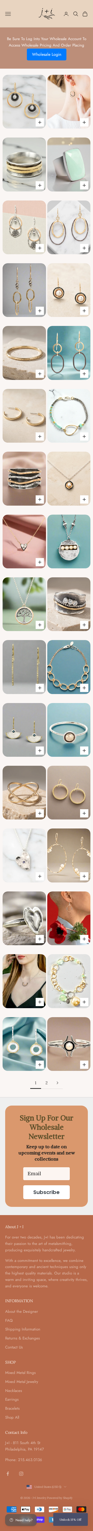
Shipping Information (22, 1329)
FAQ (9, 1320)
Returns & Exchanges (22, 1338)
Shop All (12, 1417)
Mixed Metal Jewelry (21, 1381)
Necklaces (13, 1390)
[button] (70, 1519)
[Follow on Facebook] (7, 1473)
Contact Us (14, 1347)
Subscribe (46, 1192)
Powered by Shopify (60, 1498)
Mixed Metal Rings (20, 1372)
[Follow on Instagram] (21, 1473)
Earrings (12, 1399)
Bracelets (12, 1408)
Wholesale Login (46, 54)
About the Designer (21, 1311)
